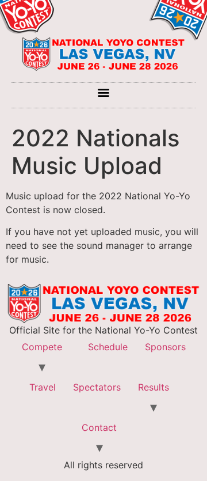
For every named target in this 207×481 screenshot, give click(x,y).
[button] (103, 92)
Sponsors (165, 347)
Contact (99, 427)
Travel (42, 387)
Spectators (97, 387)
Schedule (108, 347)
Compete (42, 347)
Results (153, 387)
